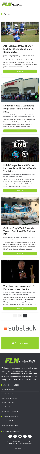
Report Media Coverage (9, 398)
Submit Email (5, 407)
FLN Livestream (21, 343)
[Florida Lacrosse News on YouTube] (20, 436)
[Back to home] (12, 4)
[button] (38, 4)
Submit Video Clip (7, 402)
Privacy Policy (28, 443)
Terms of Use (21, 443)
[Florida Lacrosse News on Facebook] (10, 436)
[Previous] (15, 315)
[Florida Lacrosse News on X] (25, 436)
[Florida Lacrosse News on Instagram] (15, 436)
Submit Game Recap (8, 389)
